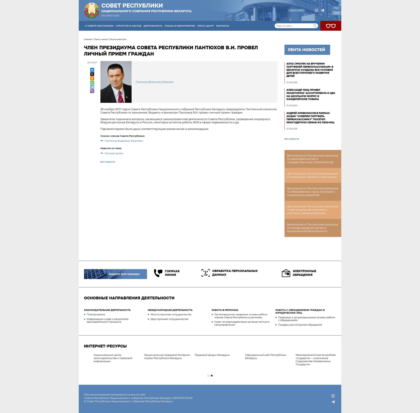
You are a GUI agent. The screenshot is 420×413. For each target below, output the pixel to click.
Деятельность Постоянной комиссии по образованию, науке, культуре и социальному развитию (312, 192)
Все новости (107, 161)
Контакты (222, 25)
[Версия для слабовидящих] (330, 26)
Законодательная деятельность (107, 310)
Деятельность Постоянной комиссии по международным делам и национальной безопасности (312, 228)
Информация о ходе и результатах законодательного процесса (107, 321)
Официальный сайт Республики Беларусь (257, 356)
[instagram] (316, 10)
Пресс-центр (205, 25)
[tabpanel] (210, 355)
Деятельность (153, 25)
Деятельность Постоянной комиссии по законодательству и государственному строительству (312, 159)
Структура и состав (128, 25)
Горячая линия (172, 273)
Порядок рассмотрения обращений (300, 324)
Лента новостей (117, 39)
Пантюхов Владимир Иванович (124, 140)
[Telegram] (92, 87)
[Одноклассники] (92, 78)
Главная (88, 39)
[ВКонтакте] (92, 70)
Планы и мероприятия (180, 25)
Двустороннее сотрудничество (170, 319)
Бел (337, 12)
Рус (336, 8)
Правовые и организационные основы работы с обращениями (306, 319)
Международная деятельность (170, 310)
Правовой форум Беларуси (204, 355)
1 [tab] (208, 376)
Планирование (96, 314)
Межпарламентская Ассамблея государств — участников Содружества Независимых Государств (308, 359)
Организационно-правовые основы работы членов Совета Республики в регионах (240, 316)
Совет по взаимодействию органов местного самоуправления (242, 323)
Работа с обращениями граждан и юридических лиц (300, 311)
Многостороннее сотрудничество (171, 314)
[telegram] (322, 10)
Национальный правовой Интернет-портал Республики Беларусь (159, 356)
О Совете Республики (99, 25)
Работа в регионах (225, 310)
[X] (92, 74)
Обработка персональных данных (235, 273)
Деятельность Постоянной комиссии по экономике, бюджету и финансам (312, 175)
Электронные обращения (304, 273)
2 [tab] (212, 376)
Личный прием (114, 153)
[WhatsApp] (92, 83)
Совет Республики (146, 7)
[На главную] (91, 10)
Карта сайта (296, 10)
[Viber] (92, 91)
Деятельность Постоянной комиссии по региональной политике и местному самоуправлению (312, 210)
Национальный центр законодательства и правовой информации (105, 358)
